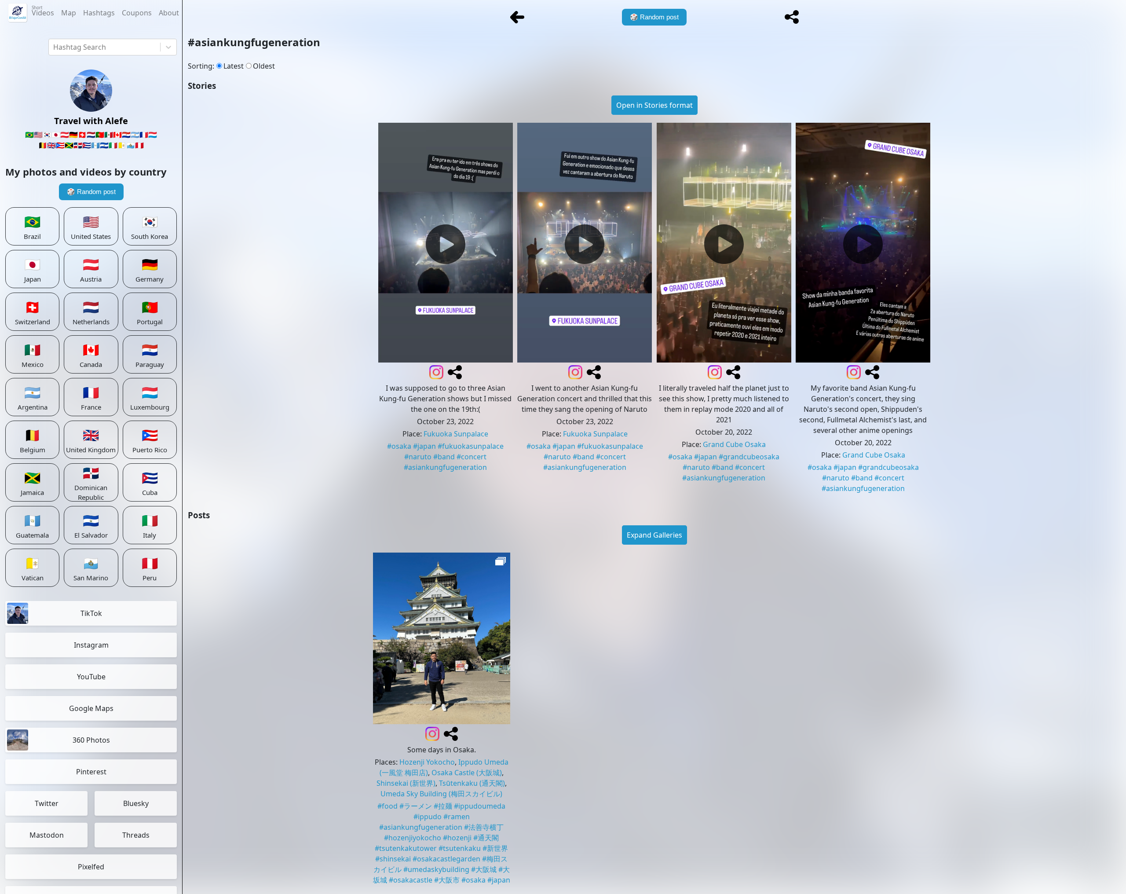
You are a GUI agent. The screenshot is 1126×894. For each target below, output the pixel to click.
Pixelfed (91, 867)
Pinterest (91, 772)
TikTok (91, 613)
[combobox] (54, 47)
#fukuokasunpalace (471, 446)
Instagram (91, 645)
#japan (424, 446)
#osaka (399, 446)
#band (444, 457)
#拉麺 (443, 806)
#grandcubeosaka (749, 457)
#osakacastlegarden (446, 859)
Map (68, 13)
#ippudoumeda (479, 806)
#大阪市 (447, 880)
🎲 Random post (91, 191)
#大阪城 (484, 869)
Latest (233, 66)
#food (387, 806)
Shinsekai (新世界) (406, 783)
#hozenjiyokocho (412, 838)
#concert (471, 457)
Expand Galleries (654, 535)
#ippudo (427, 816)
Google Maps (91, 708)
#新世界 (495, 848)
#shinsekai (393, 859)
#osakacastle (410, 880)
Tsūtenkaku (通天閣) (472, 783)
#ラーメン (415, 806)
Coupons (137, 13)
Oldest (264, 66)
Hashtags (99, 13)
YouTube (91, 676)
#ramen (456, 816)
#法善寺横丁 (484, 827)
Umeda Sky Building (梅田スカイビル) (441, 794)
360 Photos (91, 740)
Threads (136, 835)
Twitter (46, 803)
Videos (43, 11)
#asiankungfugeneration (445, 467)
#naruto (417, 457)
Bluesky (136, 803)
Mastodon (46, 835)
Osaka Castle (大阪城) (466, 772)
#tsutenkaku (460, 848)
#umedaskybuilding (436, 869)
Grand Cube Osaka (734, 444)
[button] (792, 17)
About (169, 13)
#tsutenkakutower (406, 848)
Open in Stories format (654, 105)
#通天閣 (486, 838)
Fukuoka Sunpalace (456, 434)
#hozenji (457, 838)
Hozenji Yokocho (427, 762)
